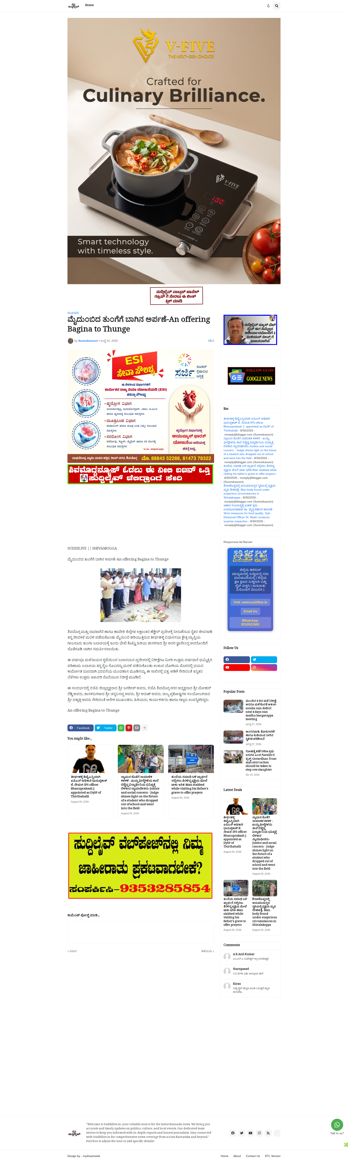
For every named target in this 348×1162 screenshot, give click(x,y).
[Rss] (237, 675)
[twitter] (264, 659)
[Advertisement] (140, 513)
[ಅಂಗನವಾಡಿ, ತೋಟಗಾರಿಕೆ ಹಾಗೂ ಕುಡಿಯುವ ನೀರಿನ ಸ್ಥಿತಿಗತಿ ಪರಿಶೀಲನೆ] (233, 737)
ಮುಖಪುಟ (73, 312)
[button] (268, 6)
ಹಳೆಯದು (206, 951)
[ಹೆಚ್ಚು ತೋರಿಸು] (144, 727)
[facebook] (237, 659)
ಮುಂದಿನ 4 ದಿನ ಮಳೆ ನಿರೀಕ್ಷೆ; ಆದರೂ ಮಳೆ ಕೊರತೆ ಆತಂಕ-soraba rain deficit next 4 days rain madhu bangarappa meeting (261, 711)
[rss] (268, 1133)
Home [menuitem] (89, 5)
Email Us (250, 611)
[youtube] (237, 667)
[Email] (136, 727)
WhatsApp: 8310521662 (250, 622)
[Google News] (277, 1133)
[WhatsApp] (121, 727)
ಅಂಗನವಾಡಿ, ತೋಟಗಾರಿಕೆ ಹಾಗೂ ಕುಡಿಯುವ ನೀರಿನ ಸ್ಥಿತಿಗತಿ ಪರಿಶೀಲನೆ (260, 736)
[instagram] (264, 667)
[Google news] (264, 675)
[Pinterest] (128, 727)
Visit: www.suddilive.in (250, 602)
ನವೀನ (73, 951)
